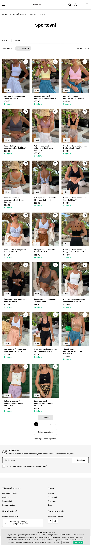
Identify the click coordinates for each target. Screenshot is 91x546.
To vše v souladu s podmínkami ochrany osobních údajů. (27, 466)
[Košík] (87, 4)
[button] (3, 5)
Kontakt (51, 493)
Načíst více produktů (46, 432)
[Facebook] (50, 521)
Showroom (52, 501)
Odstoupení (52, 497)
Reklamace (6, 497)
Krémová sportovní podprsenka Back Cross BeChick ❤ (14, 200)
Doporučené (22, 48)
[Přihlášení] (75, 4)
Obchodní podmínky (9, 493)
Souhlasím (78, 542)
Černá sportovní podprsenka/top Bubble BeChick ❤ (43, 403)
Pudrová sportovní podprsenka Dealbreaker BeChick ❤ (43, 148)
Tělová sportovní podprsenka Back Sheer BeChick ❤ (73, 351)
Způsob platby (7, 501)
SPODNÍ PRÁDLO (16, 14)
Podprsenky (30, 14)
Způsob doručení (8, 505)
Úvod (4, 14)
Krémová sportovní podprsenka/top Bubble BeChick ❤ (13, 403)
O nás (50, 505)
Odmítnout (66, 542)
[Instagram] (55, 521)
